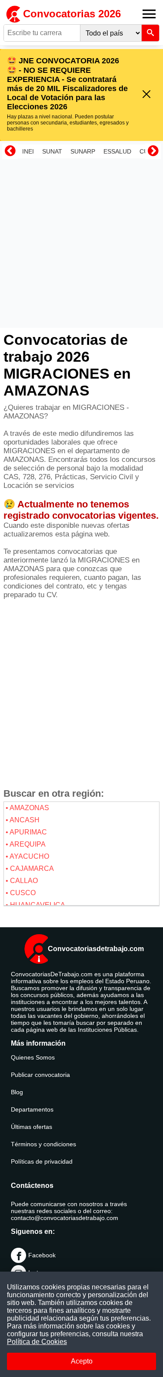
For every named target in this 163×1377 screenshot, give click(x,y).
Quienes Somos (33, 1057)
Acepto (82, 1361)
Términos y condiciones (43, 1144)
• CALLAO (22, 880)
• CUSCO (21, 892)
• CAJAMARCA (30, 868)
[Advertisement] (81, 243)
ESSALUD (117, 151)
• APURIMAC (26, 832)
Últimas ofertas (31, 1126)
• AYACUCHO (27, 856)
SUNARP (82, 151)
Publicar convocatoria (40, 1074)
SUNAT (52, 151)
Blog (17, 1092)
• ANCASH (23, 820)
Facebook (42, 1255)
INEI (28, 151)
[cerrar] (146, 95)
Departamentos (32, 1109)
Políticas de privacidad (42, 1161)
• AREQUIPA (26, 844)
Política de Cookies (37, 1341)
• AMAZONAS (27, 807)
